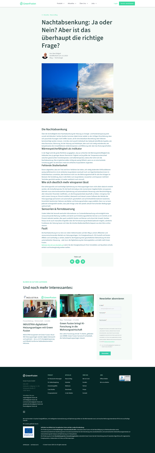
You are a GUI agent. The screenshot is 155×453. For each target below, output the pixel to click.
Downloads (68, 389)
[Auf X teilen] (77, 261)
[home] (30, 3)
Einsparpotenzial (52, 393)
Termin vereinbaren (127, 3)
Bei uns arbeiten (104, 382)
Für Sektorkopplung (53, 382)
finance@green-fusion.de (30, 406)
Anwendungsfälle (52, 386)
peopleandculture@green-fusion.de (33, 404)
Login (116, 3)
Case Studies (51, 389)
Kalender (67, 382)
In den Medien (69, 393)
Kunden (85, 382)
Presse (84, 389)
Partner (85, 386)
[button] (60, 3)
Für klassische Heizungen (55, 379)
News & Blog (68, 379)
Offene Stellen (104, 379)
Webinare (67, 386)
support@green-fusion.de (30, 398)
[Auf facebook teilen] (72, 261)
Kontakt (85, 393)
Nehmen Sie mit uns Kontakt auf (53, 245)
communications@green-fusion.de (32, 402)
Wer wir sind (86, 379)
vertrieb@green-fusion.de (30, 400)
